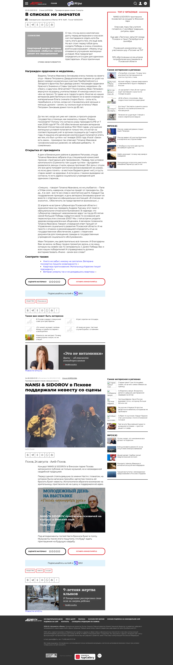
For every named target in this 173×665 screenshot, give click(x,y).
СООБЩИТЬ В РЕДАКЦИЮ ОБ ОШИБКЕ (85, 621)
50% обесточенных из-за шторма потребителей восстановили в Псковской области (127, 59)
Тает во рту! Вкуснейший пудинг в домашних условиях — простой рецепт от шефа (131, 426)
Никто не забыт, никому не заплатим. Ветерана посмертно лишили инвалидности (66, 262)
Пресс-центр (70, 619)
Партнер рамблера (66, 655)
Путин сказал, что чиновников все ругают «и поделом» (131, 439)
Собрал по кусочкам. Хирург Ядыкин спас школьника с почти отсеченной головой (133, 418)
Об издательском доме (53, 619)
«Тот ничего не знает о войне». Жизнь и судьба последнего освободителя (48, 329)
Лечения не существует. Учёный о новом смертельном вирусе (131, 116)
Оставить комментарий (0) (86, 282)
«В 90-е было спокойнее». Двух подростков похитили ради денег (131, 99)
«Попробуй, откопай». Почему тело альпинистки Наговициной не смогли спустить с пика (132, 75)
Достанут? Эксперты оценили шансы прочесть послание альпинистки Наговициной (133, 108)
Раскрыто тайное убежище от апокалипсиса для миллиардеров (130, 464)
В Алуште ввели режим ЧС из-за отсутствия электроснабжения (130, 448)
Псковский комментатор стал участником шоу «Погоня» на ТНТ (127, 49)
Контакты (65, 621)
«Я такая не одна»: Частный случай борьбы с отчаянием (87, 328)
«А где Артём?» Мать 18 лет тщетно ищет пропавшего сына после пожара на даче (132, 92)
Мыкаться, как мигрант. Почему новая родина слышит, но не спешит (48, 337)
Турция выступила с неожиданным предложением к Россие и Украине (131, 473)
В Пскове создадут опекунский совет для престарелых (48, 320)
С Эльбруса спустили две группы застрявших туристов (130, 147)
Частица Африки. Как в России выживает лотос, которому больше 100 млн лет (132, 401)
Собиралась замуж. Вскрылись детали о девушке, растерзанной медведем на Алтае (131, 393)
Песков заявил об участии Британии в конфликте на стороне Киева (131, 138)
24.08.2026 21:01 (31, 378)
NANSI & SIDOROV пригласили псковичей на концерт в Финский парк (127, 19)
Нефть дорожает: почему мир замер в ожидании (132, 155)
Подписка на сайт (51, 621)
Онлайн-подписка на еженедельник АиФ (123, 619)
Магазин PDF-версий (96, 619)
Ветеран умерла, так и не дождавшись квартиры (69, 272)
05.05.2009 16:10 (31, 10)
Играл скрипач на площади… (87, 319)
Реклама (81, 619)
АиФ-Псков (29, 449)
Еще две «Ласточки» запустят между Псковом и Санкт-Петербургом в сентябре (128, 39)
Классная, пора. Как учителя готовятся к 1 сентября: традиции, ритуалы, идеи (127, 29)
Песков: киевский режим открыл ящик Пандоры (130, 130)
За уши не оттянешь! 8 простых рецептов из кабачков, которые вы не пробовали (133, 409)
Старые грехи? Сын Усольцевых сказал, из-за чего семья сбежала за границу (132, 384)
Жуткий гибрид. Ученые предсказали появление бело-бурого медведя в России (133, 83)
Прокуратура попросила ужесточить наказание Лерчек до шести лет (132, 163)
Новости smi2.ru (33, 370)
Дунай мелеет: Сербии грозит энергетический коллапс (129, 456)
